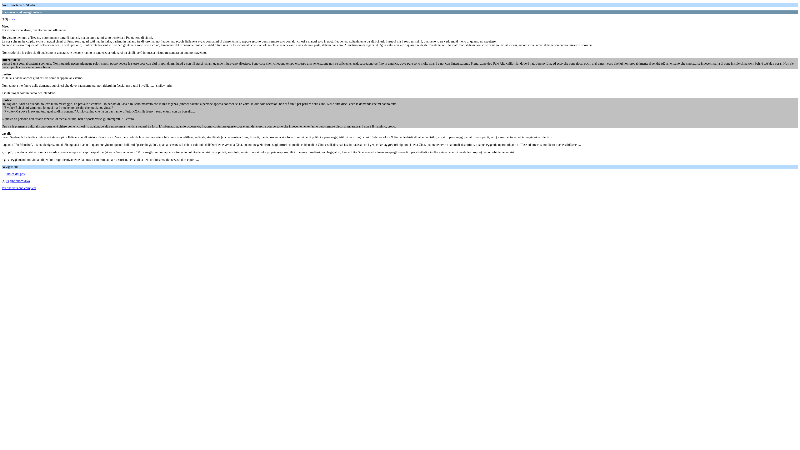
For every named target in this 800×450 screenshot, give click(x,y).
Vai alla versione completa (19, 188)
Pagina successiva (18, 181)
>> (13, 19)
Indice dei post (15, 174)
